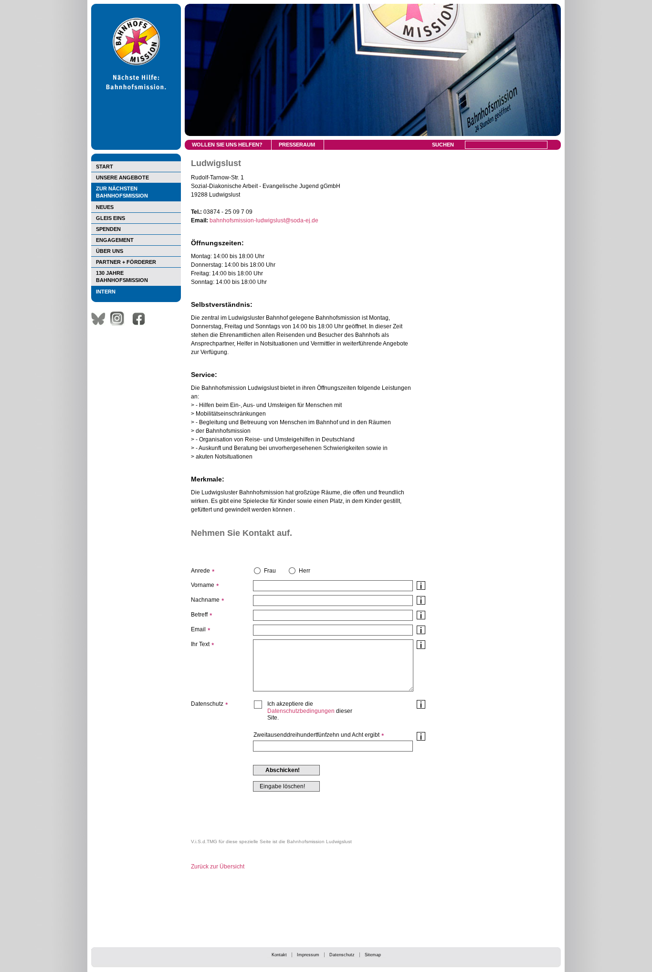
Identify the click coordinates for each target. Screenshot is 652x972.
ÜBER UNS (109, 251)
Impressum (308, 954)
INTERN (106, 291)
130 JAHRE (122, 276)
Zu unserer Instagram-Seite (119, 319)
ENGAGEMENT (115, 240)
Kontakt (279, 954)
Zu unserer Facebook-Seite (141, 319)
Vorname (202, 585)
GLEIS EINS (110, 218)
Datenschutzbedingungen (301, 711)
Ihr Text (200, 644)
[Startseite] (136, 148)
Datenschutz (342, 954)
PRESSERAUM (297, 144)
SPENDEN (108, 229)
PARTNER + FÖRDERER (126, 262)
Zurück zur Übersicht (217, 866)
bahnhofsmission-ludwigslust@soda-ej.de (264, 220)
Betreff (199, 614)
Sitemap (373, 954)
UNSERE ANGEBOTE (122, 177)
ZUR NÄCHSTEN (122, 192)
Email (198, 629)
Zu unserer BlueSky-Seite (100, 319)
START (104, 166)
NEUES (105, 207)
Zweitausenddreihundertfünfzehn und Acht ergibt (316, 735)
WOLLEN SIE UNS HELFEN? (227, 144)
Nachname (205, 599)
